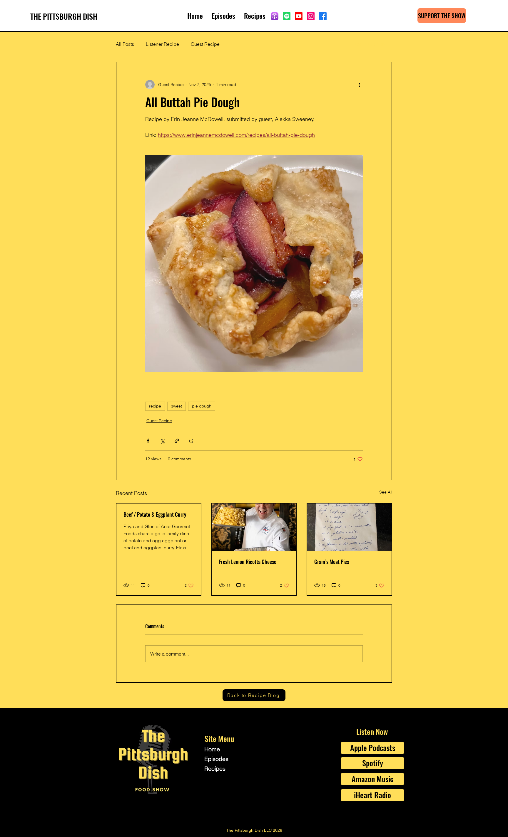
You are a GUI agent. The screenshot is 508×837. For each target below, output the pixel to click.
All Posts (125, 44)
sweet (176, 406)
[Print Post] (191, 441)
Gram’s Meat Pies (331, 561)
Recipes (214, 768)
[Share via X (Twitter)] (162, 441)
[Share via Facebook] (148, 441)
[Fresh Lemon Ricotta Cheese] (254, 527)
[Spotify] (286, 16)
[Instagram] (311, 16)
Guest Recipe (205, 44)
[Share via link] (177, 441)
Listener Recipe (162, 44)
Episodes (216, 758)
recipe (155, 406)
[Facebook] (323, 16)
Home (212, 749)
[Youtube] (299, 16)
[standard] (274, 16)
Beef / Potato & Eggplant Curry (154, 514)
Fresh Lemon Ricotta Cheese (247, 561)
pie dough (201, 406)
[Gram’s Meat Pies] (349, 527)
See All (385, 492)
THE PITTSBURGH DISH (63, 16)
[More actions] (359, 84)
